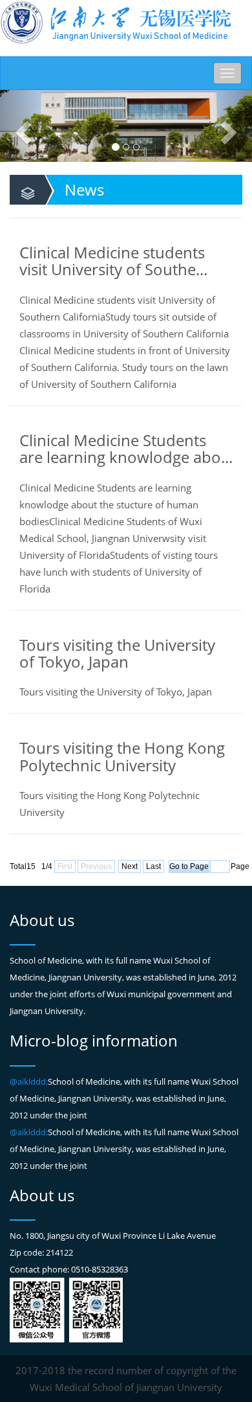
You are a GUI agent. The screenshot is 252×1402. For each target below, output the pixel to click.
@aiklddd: (29, 1081)
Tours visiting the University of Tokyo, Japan (117, 653)
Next (129, 866)
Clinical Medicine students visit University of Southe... (113, 261)
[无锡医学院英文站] (116, 22)
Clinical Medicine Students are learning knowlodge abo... (126, 448)
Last (153, 866)
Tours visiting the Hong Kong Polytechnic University (122, 756)
